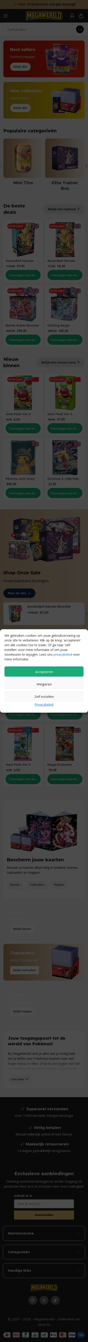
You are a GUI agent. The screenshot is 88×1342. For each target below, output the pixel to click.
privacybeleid (62, 654)
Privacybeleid (44, 704)
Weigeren (44, 684)
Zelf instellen (44, 696)
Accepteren (44, 671)
